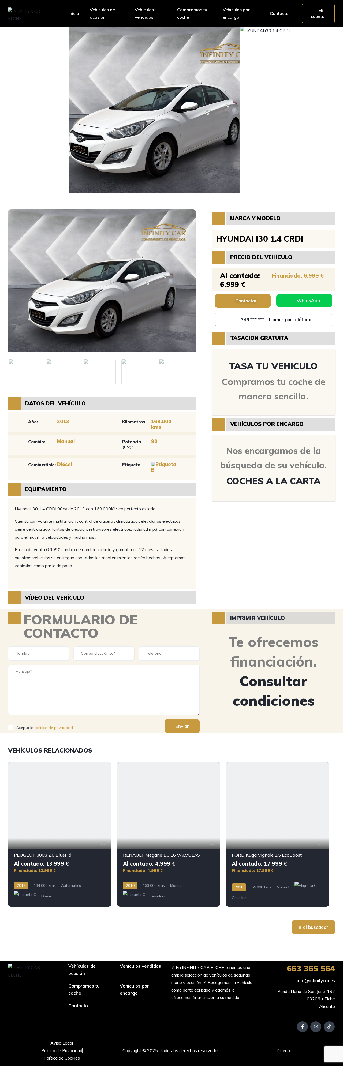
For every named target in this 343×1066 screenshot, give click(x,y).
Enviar (182, 726)
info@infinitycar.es (315, 980)
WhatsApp (308, 300)
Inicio (74, 13)
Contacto (279, 13)
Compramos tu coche (192, 13)
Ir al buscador (313, 927)
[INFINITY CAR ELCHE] (28, 13)
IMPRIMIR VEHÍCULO (257, 618)
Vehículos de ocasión (102, 13)
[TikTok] (329, 1026)
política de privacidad (54, 727)
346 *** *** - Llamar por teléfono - (277, 319)
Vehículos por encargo (236, 13)
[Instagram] (315, 1026)
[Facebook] (302, 1026)
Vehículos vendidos (144, 13)
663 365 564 (311, 968)
